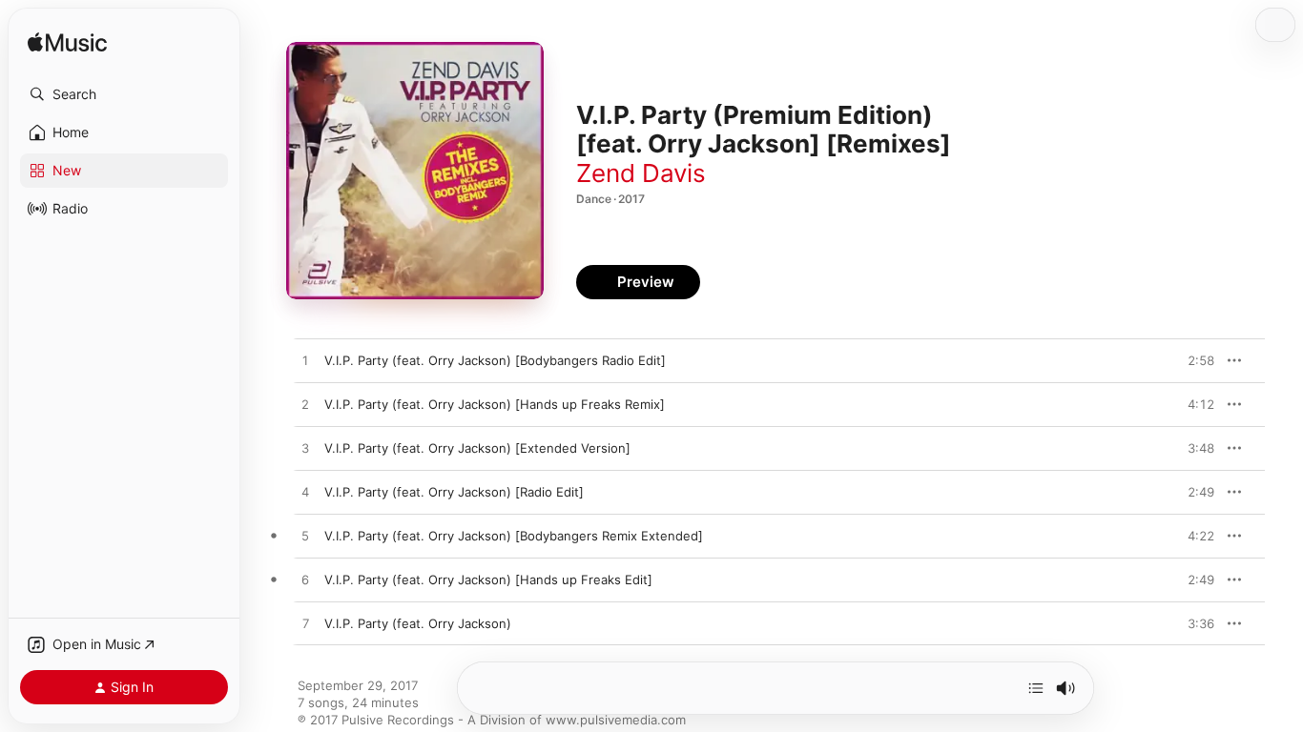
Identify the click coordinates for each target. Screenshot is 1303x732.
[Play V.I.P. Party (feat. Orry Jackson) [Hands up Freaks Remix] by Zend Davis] (305, 405)
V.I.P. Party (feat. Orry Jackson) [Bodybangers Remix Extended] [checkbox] (513, 535)
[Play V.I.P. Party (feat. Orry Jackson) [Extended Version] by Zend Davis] (305, 449)
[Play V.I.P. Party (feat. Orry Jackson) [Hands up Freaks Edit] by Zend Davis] (305, 580)
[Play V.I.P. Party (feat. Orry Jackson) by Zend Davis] (305, 624)
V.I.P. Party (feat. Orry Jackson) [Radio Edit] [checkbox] (454, 491)
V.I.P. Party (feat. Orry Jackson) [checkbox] (417, 623)
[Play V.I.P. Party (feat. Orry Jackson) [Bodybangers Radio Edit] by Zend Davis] (305, 361)
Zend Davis (641, 173)
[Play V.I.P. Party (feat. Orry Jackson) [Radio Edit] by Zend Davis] (305, 492)
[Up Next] (1035, 688)
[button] (124, 94)
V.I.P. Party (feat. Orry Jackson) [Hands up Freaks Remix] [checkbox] (494, 404)
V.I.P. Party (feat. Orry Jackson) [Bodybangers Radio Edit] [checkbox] (495, 360)
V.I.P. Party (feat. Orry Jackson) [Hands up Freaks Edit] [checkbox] (488, 579)
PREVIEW (1193, 360)
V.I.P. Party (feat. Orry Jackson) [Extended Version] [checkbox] (477, 448)
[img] (67, 43)
